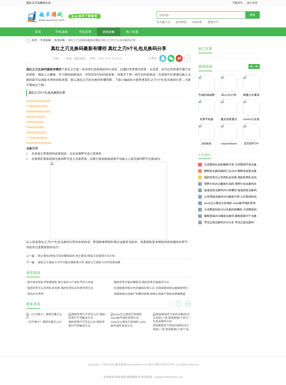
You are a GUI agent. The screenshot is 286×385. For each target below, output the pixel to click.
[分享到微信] (171, 58)
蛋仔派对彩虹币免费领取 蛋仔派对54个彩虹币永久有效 (60, 282)
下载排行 (237, 2)
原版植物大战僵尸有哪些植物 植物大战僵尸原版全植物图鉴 (149, 293)
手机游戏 (61, 31)
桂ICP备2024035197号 (162, 364)
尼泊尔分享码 (35, 293)
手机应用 (85, 31)
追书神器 (181, 22)
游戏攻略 (108, 31)
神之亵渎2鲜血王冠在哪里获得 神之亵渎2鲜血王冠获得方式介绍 (76, 255)
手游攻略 (45, 40)
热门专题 (132, 31)
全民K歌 (197, 22)
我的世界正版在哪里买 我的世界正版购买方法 (141, 282)
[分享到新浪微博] (179, 58)
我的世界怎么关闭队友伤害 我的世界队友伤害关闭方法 (60, 288)
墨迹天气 (213, 22)
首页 (38, 31)
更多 (188, 304)
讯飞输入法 (163, 22)
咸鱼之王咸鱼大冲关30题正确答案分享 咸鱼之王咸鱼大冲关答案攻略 (79, 262)
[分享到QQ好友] (162, 58)
